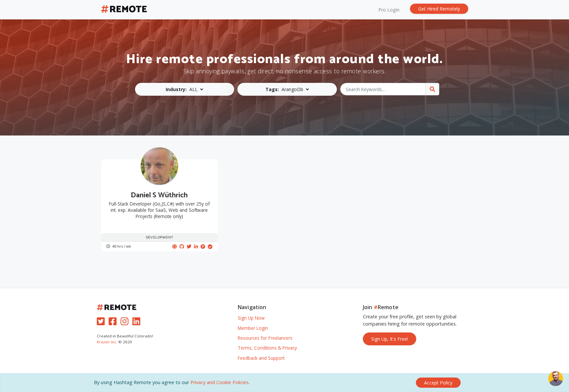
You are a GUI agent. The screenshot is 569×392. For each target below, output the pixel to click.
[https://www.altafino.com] (174, 246)
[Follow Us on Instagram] (126, 323)
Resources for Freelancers (265, 338)
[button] (184, 89)
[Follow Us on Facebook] (114, 323)
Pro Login (388, 10)
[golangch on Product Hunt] (203, 246)
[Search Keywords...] (432, 89)
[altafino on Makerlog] (210, 246)
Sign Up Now (251, 318)
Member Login (253, 328)
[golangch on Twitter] (189, 246)
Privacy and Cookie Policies (219, 382)
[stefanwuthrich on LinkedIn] (196, 246)
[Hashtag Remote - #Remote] (124, 10)
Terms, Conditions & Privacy (267, 348)
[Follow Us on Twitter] (102, 323)
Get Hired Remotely (439, 9)
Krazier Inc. (107, 341)
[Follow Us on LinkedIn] (137, 323)
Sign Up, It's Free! (389, 339)
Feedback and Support (261, 358)
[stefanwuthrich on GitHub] (181, 246)
